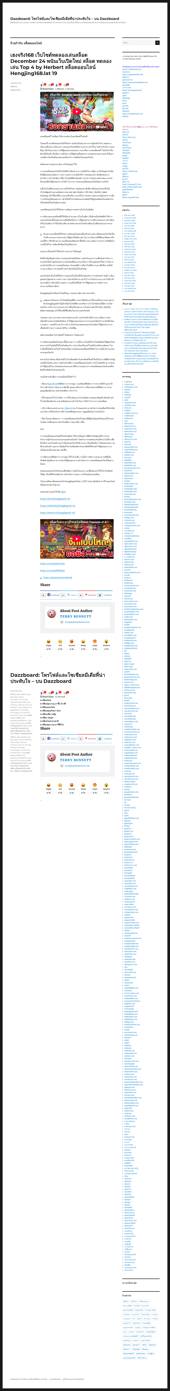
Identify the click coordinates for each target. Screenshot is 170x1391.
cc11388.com (129, 531)
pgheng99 (128, 823)
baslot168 (128, 471)
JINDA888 (126, 153)
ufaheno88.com (130, 1053)
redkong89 (128, 891)
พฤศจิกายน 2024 (130, 270)
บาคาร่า (25, 726)
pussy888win (129, 878)
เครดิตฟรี (127, 1244)
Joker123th (14, 742)
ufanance (128, 1059)
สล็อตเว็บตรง (126, 142)
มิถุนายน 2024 (129, 283)
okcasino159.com (131, 776)
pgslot (124, 156)
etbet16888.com (130, 567)
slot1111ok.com (130, 972)
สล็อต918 (127, 1194)
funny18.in (14, 700)
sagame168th (129, 920)
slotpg (124, 166)
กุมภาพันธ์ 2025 (130, 262)
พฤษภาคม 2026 (130, 223)
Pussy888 (28, 715)
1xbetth (127, 397)
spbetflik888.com (131, 988)
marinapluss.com (131, 721)
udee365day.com (131, 1035)
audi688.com (129, 452)
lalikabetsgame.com (132, 687)
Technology (129, 1009)
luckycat (126, 1319)
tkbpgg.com (129, 1022)
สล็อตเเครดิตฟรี (129, 1223)
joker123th (128, 667)
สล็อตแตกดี (128, 1226)
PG (30, 705)
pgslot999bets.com (132, 839)
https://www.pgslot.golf (132, 90)
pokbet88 (128, 847)
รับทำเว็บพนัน (129, 1171)
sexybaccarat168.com (18, 720)
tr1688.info (128, 1027)
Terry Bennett (75, 616)
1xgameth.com (130, 403)
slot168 (125, 135)
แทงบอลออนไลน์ (130, 1268)
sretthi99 (128, 991)
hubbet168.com (130, 640)
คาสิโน (28, 723)
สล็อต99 (127, 1200)
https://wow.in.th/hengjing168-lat (57, 512)
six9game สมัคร (149, 1327)
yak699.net (128, 1111)
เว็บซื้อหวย (128, 1249)
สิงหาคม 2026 (129, 215)
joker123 (125, 77)
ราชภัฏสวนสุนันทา (131, 1174)
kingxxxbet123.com (132, 677)
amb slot (127, 444)
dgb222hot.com (130, 544)
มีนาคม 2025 (129, 260)
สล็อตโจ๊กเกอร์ (129, 1228)
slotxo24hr (128, 983)
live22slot (128, 698)
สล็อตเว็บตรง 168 (130, 1221)
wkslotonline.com (131, 1103)
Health (127, 625)
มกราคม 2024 (129, 291)
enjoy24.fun (129, 562)
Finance (127, 578)
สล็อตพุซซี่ (128, 1207)
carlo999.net (129, 520)
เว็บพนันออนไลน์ (26, 734)
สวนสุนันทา (128, 1231)
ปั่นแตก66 (128, 1153)
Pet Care (127, 800)
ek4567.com (129, 559)
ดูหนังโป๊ (125, 169)
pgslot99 (128, 834)
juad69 (127, 672)
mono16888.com (131, 750)
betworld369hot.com (132, 499)
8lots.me (127, 408)
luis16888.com (130, 706)
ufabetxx (127, 1045)
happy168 (128, 622)
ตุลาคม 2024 (129, 273)
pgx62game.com (131, 842)
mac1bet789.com (131, 711)
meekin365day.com (132, 729)
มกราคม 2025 (129, 265)
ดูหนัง (124, 103)
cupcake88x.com (131, 541)
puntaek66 (128, 868)
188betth (127, 395)
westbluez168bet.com (133, 1098)
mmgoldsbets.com (131, 745)
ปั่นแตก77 (127, 1155)
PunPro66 (24, 710)
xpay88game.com (131, 1106)
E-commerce (129, 557)
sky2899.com (129, 962)
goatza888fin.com (131, 612)
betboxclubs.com (131, 484)
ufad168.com (129, 1051)
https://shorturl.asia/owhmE (57, 577)
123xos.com (129, 384)
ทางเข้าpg (128, 1140)
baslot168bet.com (131, 473)
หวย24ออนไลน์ (129, 1236)
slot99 (125, 140)
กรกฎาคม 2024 (130, 281)
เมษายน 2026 (129, 226)
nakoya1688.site (130, 755)
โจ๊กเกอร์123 (128, 1270)
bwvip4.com (129, 518)
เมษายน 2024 (129, 286)
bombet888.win (130, 510)
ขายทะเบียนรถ (129, 1121)
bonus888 (128, 512)
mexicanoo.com (130, 735)
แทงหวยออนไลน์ (129, 1358)
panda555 (128, 795)
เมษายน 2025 (129, 257)
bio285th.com (129, 502)
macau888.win (130, 716)
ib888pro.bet (129, 643)
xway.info (128, 1108)
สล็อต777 (127, 1189)
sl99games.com (130, 964)
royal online (129, 904)
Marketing (128, 727)
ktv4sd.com (129, 682)
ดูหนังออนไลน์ (127, 80)
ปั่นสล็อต (127, 1150)
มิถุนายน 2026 (129, 220)
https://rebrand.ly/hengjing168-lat (57, 505)
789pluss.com (130, 405)
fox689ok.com (130, 588)
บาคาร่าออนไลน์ (130, 1147)
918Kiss (13, 694)
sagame (127, 915)
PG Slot (13, 707)
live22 (124, 101)
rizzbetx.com (129, 899)
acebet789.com (130, 429)
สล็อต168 (13, 86)
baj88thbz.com (130, 463)
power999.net (130, 849)
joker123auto (129, 664)
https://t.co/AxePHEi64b (52, 570)
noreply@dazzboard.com (77, 622)
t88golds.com (129, 1004)
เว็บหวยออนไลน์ (130, 1260)
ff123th (127, 575)
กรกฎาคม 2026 (130, 218)
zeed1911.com (129, 1116)
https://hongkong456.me (132, 114)
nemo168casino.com (132, 763)
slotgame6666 (130, 978)
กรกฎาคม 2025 (130, 249)
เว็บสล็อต (127, 1257)
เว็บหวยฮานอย (129, 1262)
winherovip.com (130, 1100)
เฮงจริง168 (54, 383)
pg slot (125, 179)
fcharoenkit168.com (132, 573)
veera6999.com (130, 1079)
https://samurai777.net (131, 184)
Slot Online (14, 723)
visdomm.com (130, 1090)
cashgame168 (129, 523)
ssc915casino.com (131, 993)
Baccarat (13, 697)
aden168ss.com (130, 431)
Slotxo (22, 723)
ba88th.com (129, 455)
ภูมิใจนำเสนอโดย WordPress (73, 1379)
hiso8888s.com (130, 635)
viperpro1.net (129, 1087)
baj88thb (127, 460)
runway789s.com (131, 910)
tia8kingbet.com (130, 1017)
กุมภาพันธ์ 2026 (130, 231)
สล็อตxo (127, 1205)
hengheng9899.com (132, 627)
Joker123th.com (24, 702)
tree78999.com (130, 1032)
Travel (126, 1030)
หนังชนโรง (126, 72)
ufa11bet (127, 1038)
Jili (20, 700)
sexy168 (127, 936)
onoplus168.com (131, 784)
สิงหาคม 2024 (129, 278)
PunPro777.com (16, 715)
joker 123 (125, 182)
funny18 (127, 596)
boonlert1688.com (131, 515)
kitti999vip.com (130, 680)
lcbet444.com (129, 690)
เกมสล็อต (127, 1241)
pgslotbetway (127, 190)
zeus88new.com (130, 1119)
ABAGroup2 (25, 694)
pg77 (126, 813)
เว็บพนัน (17, 734)
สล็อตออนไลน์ (15, 90)
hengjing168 (129, 630)
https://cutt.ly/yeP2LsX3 (52, 563)
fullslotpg (126, 98)
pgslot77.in (27, 707)
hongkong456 (130, 638)
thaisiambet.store (131, 1011)
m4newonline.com (131, 708)
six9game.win (130, 959)
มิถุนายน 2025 (129, 252)
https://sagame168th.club (132, 75)
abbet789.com (130, 426)
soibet (126, 985)
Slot (29, 720)
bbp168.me (128, 476)
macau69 (128, 714)
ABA (18, 694)
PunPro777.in (15, 753)
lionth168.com (130, 693)
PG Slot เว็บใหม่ (130, 808)
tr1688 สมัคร (150, 1332)
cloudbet (127, 539)
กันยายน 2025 (129, 244)
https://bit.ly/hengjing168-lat (55, 498)
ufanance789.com (131, 1061)
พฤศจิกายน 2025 (130, 239)
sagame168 (128, 917)
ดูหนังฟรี (125, 106)
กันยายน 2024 (129, 275)
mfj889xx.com (130, 740)
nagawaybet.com (131, 753)
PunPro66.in (15, 713)
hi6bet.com (128, 633)
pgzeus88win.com (131, 844)
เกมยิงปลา (128, 1239)
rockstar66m (129, 902)
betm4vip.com (130, 494)
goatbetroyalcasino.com (133, 609)
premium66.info (131, 852)
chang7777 (128, 533)
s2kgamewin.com (131, 912)
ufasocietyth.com (131, 1066)
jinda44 (125, 145)
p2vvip (127, 789)
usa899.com (129, 1074)
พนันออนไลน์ (23, 728)
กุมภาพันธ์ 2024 (130, 288)
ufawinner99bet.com (132, 1069)
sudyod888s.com (131, 998)
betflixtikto (128, 486)
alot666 (127, 442)
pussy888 (126, 85)
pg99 (124, 95)
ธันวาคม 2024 (129, 268)
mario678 (128, 724)
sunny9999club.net (132, 1001)
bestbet (127, 481)
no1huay (13, 705)
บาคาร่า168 (126, 88)
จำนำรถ (127, 1129)
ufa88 (126, 1040)
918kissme (128, 418)
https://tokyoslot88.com (132, 187)
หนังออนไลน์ (128, 1234)
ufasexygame (129, 1064)
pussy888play (129, 876)
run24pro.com (130, 907)
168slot (127, 390)
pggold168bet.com (131, 818)
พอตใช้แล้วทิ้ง (129, 1160)
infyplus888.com (131, 646)
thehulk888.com (130, 1014)
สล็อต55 (127, 1184)
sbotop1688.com (131, 933)
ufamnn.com (129, 1056)
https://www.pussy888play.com (135, 82)
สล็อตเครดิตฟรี (129, 1215)
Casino (21, 697)
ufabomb (127, 1048)
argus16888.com (131, 447)
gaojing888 (128, 1310)
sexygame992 (130, 941)
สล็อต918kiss (129, 1197)
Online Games (129, 782)
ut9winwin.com (130, 1077)
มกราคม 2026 (129, 234)
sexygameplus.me (131, 944)
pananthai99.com (131, 792)
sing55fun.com (130, 951)
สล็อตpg (127, 1202)
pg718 (126, 810)
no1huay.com (23, 705)
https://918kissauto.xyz (131, 69)
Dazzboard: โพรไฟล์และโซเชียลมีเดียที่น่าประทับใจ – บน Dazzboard (64, 19)
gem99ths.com (130, 604)
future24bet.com (131, 601)
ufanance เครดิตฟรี (130, 1336)
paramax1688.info (131, 797)
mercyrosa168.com (132, 732)
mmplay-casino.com (132, 748)
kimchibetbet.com (131, 674)
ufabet (126, 1043)
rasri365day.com (131, 886)
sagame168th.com (17, 718)
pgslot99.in (14, 710)
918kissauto (129, 416)
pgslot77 (125, 93)
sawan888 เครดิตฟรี (131, 925)
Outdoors (128, 787)
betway (127, 497)
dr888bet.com (129, 554)
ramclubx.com (130, 881)
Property (127, 855)
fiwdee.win (128, 583)
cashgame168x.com (132, 525)
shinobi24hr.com (131, 949)
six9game (128, 957)
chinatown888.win (131, 536)
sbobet (127, 930)
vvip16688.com (130, 1092)
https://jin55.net (129, 137)
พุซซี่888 (125, 158)
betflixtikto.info (130, 489)
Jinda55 (127, 656)
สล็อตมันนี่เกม (129, 1210)
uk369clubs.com (131, 1072)
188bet (127, 392)
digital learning (130, 549)
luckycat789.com (131, 703)
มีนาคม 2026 (129, 228)
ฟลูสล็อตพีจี (128, 1166)
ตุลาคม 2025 (129, 241)
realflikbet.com (130, 889)
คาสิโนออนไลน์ (15, 726)
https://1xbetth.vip (129, 171)
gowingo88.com (130, 620)
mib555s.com (129, 742)
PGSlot (19, 707)
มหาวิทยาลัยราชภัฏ (131, 1168)
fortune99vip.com (131, 586)
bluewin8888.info (131, 505)
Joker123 (13, 702)
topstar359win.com (132, 1025)
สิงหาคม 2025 (129, 247)
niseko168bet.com (131, 766)
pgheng (127, 821)
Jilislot (25, 700)
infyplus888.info (130, 648)
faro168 (127, 570)
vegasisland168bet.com (133, 1082)
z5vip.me (127, 1113)
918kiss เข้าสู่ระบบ (131, 413)
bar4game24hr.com (132, 468)
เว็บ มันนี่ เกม (128, 1247)
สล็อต (67, 408)
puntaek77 (128, 870)
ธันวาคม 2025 (129, 236)
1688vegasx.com (131, 387)
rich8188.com (129, 897)
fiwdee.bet (128, 580)
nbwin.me (128, 761)
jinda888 (127, 659)
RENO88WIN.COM (131, 894)
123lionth (128, 382)
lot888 (126, 701)
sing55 (137, 1327)
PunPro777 (25, 713)
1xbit (126, 400)
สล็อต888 (125, 150)
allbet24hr (128, 437)
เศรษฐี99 (127, 1265)
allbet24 (125, 176)
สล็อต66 (125, 116)
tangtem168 (129, 1006)
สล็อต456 (127, 1181)
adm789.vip (129, 434)
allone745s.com (130, 439)
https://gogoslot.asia (130, 197)
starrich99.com (130, 996)
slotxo (124, 163)
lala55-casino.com (131, 685)
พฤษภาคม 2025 (130, 254)
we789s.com (129, 1095)
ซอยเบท (127, 1132)
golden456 (128, 617)
